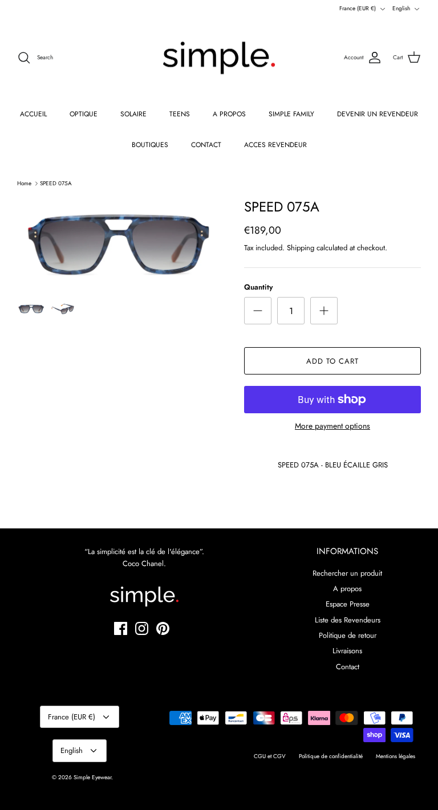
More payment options (332, 426)
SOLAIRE (133, 114)
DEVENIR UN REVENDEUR (377, 114)
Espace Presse (348, 604)
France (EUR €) (357, 8)
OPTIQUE (84, 114)
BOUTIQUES (150, 145)
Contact (347, 666)
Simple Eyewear (92, 777)
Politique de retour (347, 635)
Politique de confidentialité (331, 756)
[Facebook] (120, 628)
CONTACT (206, 145)
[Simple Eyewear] (219, 58)
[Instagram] (141, 628)
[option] (118, 244)
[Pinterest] (162, 628)
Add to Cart (332, 361)
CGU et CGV (270, 756)
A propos (347, 588)
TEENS (179, 114)
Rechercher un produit (347, 573)
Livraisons (347, 650)
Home (24, 183)
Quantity (258, 287)
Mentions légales (395, 756)
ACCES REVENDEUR (275, 145)
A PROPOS (229, 114)
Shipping (300, 247)
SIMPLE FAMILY (291, 114)
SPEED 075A (56, 183)
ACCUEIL (33, 114)
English (401, 8)
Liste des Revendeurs (347, 619)
